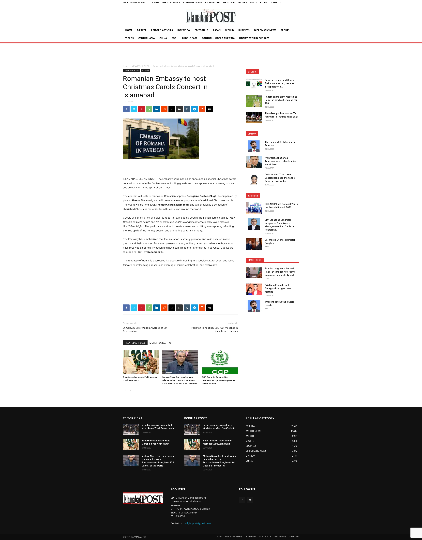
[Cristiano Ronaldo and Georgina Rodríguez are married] (254, 289)
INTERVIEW (183, 30)
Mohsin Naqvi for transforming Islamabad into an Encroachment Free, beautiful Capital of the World (179, 380)
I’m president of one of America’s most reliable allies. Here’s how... (281, 161)
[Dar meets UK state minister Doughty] (254, 244)
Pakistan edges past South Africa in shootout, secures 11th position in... (279, 83)
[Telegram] (194, 109)
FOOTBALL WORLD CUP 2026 (218, 38)
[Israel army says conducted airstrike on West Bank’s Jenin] (131, 429)
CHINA (163, 38)
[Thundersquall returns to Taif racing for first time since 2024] (254, 117)
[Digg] (209, 109)
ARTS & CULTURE (212, 2)
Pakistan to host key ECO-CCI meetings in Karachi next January (215, 329)
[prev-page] (125, 390)
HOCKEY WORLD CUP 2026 (254, 38)
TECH (175, 38)
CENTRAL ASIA (146, 38)
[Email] (171, 109)
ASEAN (217, 30)
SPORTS (285, 30)
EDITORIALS (201, 30)
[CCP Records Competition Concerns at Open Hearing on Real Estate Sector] (220, 362)
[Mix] (202, 109)
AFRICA (263, 2)
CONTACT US (275, 2)
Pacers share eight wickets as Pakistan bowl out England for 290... (281, 100)
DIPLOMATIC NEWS (265, 30)
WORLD (229, 30)
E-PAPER (142, 30)
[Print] (179, 109)
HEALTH (253, 2)
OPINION (155, 2)
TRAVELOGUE (229, 2)
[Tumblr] (187, 109)
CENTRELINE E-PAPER (192, 2)
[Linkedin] (156, 109)
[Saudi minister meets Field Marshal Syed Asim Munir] (141, 362)
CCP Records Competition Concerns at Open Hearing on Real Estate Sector (218, 380)
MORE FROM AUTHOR (161, 343)
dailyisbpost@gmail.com (197, 523)
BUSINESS (244, 30)
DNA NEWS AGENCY (171, 2)
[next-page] (130, 390)
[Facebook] (126, 109)
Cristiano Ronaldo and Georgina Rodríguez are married (278, 288)
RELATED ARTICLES (135, 343)
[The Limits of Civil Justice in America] (254, 146)
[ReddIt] (164, 109)
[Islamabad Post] (211, 16)
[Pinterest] (141, 109)
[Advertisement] (211, 53)
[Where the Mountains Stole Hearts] (254, 306)
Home (128, 30)
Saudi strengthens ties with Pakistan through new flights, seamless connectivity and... (280, 271)
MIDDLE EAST (189, 38)
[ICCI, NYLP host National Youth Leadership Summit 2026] (254, 208)
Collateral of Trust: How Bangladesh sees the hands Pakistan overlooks (280, 177)
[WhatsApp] (149, 109)
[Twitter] (134, 109)
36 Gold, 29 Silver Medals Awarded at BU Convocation (145, 329)
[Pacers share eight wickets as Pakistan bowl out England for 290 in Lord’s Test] (254, 101)
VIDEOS (129, 38)
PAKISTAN (242, 2)
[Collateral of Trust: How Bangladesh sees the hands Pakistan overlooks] (254, 178)
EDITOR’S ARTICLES (162, 30)
